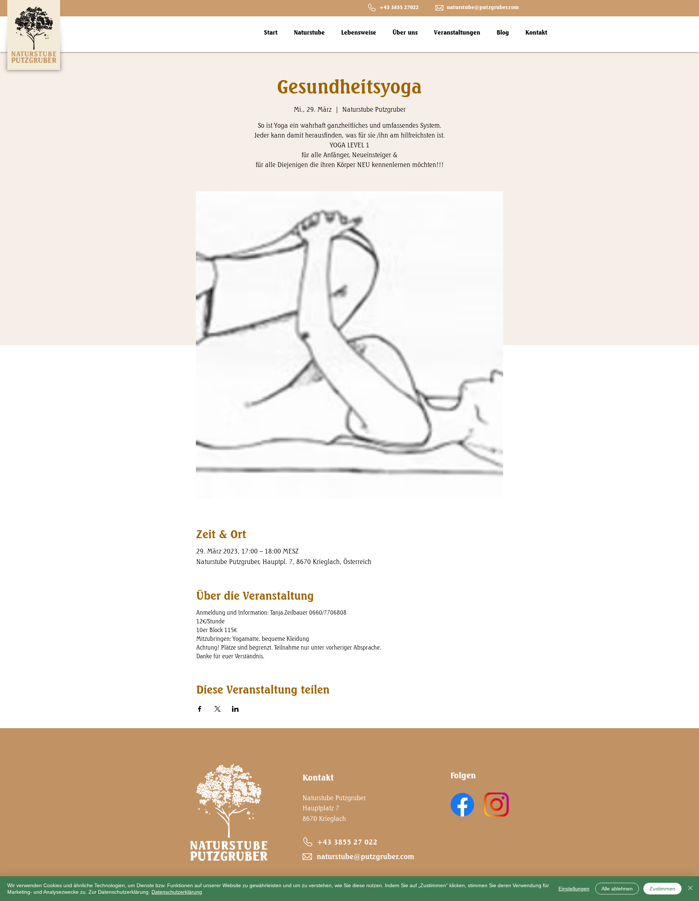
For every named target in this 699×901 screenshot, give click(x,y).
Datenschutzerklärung (176, 892)
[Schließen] (690, 888)
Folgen (463, 775)
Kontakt (318, 777)
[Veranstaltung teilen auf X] (217, 709)
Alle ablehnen (617, 889)
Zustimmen (662, 889)
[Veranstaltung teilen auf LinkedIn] (235, 709)
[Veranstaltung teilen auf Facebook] (199, 709)
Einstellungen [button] (573, 889)
